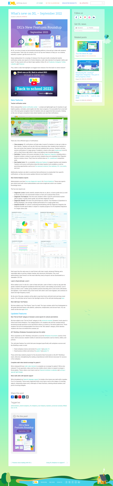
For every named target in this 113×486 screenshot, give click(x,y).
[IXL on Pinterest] (85, 17)
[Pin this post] (19, 396)
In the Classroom (52, 3)
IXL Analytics (34, 406)
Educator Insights (69, 3)
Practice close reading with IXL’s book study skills (22, 462)
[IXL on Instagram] (89, 17)
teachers (48, 406)
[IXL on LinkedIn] (94, 17)
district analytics (24, 406)
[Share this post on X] (16, 396)
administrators (15, 406)
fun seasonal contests (41, 166)
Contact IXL (59, 482)
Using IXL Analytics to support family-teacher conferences (56, 462)
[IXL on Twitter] (80, 17)
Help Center (52, 482)
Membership (44, 482)
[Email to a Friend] (27, 396)
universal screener (57, 406)
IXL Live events (61, 166)
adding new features (41, 162)
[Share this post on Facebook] (12, 396)
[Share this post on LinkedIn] (23, 396)
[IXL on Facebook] (76, 17)
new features (42, 406)
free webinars (53, 166)
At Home (40, 3)
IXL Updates (84, 3)
